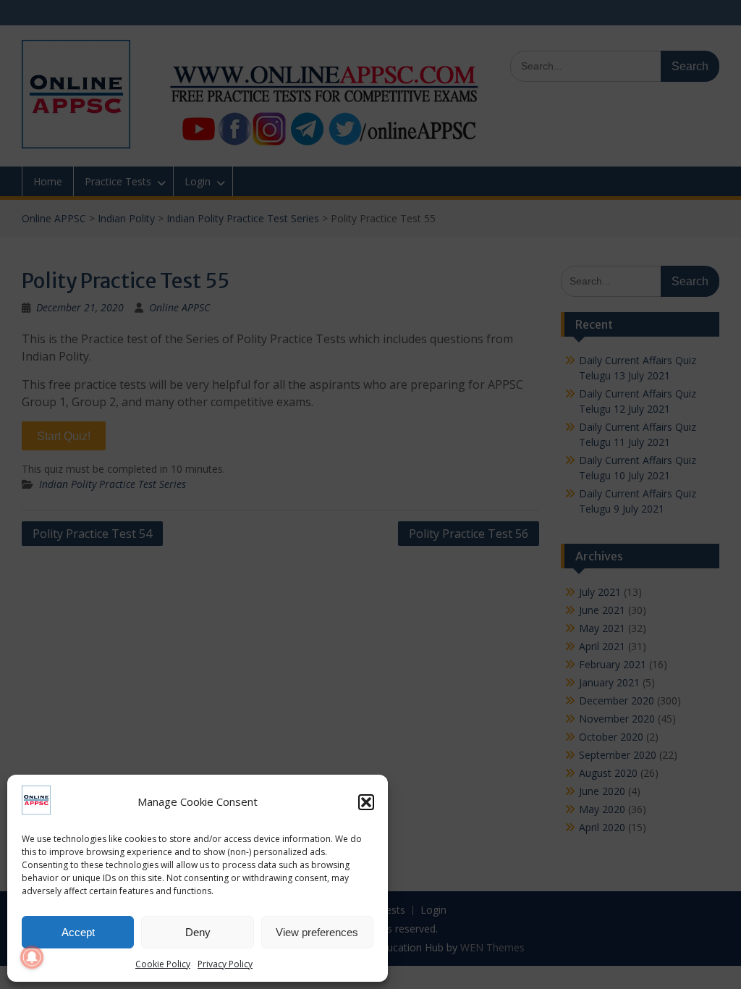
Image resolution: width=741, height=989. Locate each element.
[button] (366, 802)
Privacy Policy (225, 964)
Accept (78, 932)
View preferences (317, 932)
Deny (198, 932)
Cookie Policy (162, 964)
